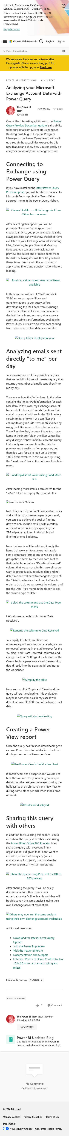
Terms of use (52, 1116)
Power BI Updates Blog (16, 51)
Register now (12, 29)
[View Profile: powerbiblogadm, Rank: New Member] (10, 110)
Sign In (61, 41)
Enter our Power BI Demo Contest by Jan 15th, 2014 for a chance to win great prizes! (38, 963)
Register (50, 41)
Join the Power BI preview (29, 946)
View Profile (27, 1026)
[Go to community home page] (23, 41)
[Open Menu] (63, 51)
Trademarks (9, 1123)
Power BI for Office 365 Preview (30, 843)
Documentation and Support (30, 955)
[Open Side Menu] (5, 41)
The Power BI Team (24, 108)
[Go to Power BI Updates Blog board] (10, 1039)
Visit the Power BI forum (28, 950)
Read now (46, 67)
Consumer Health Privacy (48, 1128)
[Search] (41, 41)
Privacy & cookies (33, 1116)
